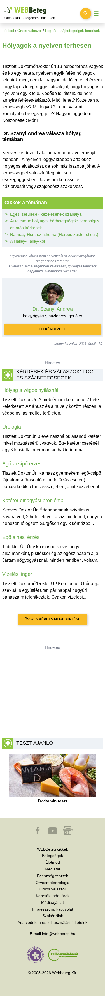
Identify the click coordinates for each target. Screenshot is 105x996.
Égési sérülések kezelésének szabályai (46, 214)
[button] (38, 833)
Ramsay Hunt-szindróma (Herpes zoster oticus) (54, 234)
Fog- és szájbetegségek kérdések (72, 31)
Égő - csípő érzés (21, 464)
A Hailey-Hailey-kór (27, 241)
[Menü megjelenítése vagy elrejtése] (96, 14)
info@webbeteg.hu (58, 933)
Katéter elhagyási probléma (33, 500)
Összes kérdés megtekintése (52, 619)
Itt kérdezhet (52, 329)
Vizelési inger (17, 574)
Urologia (11, 427)
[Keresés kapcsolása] (85, 13)
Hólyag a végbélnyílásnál (30, 390)
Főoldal (8, 31)
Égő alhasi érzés (20, 537)
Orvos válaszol (29, 31)
